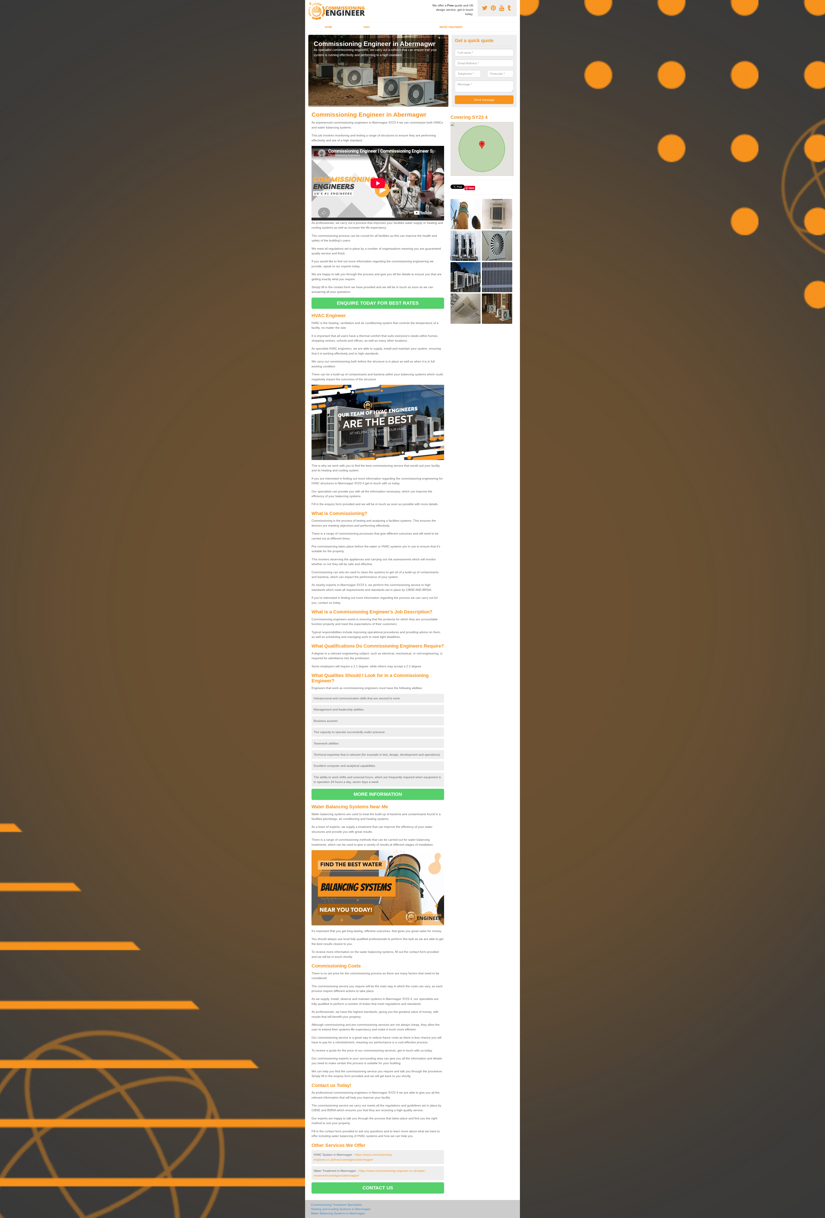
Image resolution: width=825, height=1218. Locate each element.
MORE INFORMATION (378, 794)
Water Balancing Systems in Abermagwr (338, 1213)
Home (328, 27)
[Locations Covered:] (310, 3)
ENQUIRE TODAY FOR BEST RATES (378, 303)
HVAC (367, 27)
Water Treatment (451, 27)
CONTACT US (377, 1187)
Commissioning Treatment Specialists (336, 1204)
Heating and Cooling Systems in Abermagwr (341, 1209)
